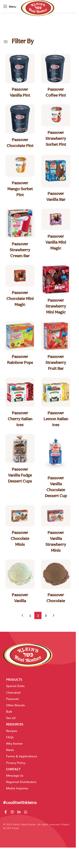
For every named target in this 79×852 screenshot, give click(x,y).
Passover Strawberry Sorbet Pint (56, 138)
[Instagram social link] (12, 812)
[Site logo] (38, 7)
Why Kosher (14, 743)
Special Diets (15, 686)
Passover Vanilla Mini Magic (56, 242)
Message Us (14, 775)
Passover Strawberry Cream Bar (20, 249)
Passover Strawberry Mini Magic (56, 306)
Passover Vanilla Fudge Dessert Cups (20, 475)
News (10, 750)
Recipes (11, 731)
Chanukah (13, 692)
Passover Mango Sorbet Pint (20, 188)
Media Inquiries (17, 788)
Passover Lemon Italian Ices (56, 418)
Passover (12, 699)
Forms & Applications (21, 756)
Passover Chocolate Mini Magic (20, 298)
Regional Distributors (21, 782)
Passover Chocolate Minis (20, 538)
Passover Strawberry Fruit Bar (56, 362)
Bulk (9, 711)
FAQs (10, 737)
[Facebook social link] (5, 812)
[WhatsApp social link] (26, 812)
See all (11, 718)
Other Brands (15, 705)
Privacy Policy (15, 763)
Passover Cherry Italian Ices (20, 418)
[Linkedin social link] (19, 812)
